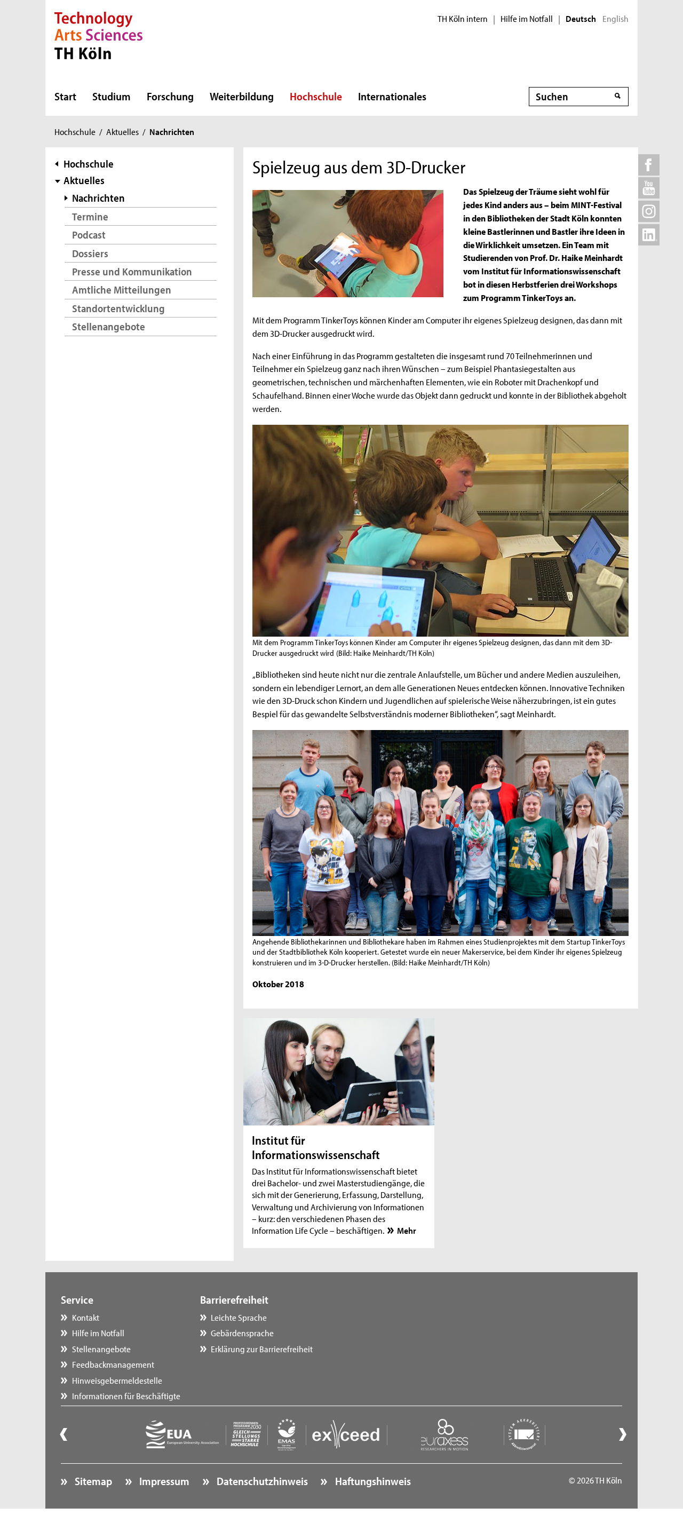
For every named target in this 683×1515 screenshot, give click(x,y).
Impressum (163, 1481)
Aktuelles (122, 131)
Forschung (170, 96)
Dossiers (90, 253)
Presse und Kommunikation (132, 271)
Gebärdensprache (242, 1332)
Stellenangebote (108, 326)
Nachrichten (98, 197)
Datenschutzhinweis (261, 1481)
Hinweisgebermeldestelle (117, 1380)
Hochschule (316, 96)
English (615, 18)
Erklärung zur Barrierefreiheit (262, 1348)
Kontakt (85, 1317)
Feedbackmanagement (113, 1364)
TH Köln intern (463, 18)
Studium (111, 96)
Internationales (392, 96)
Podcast (89, 234)
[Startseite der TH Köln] (98, 34)
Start (65, 96)
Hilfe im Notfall (527, 18)
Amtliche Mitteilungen (121, 289)
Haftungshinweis (371, 1481)
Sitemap (92, 1481)
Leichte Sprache (239, 1317)
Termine (90, 216)
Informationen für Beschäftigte (126, 1395)
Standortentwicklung (118, 308)
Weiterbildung (242, 96)
